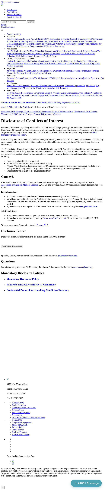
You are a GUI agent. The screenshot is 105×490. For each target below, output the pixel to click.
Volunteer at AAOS (9, 114)
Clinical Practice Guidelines (61, 61)
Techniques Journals (51, 53)
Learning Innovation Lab (44, 44)
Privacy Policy (18, 427)
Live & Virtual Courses (82, 41)
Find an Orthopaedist (21, 412)
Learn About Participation (42, 71)
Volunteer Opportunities (75, 85)
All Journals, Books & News (44, 56)
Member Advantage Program (55, 88)
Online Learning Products (25, 41)
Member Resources (55, 85)
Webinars (59, 44)
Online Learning (19, 405)
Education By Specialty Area (76, 44)
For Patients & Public (89, 95)
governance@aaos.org (67, 256)
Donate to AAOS (14, 17)
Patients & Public (14, 14)
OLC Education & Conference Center (28, 417)
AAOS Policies (84, 93)
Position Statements (91, 78)
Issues (31, 78)
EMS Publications (24, 56)
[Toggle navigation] (2, 30)
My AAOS (90, 85)
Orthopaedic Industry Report (84, 51)
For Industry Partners (90, 71)
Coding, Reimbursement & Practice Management (28, 61)
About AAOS (7, 107)
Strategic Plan (22, 112)
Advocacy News (75, 78)
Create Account (7, 27)
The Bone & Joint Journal (72, 53)
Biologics (78, 61)
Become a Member (38, 85)
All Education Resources (53, 46)
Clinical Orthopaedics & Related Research (53, 51)
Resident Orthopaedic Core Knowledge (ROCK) (28, 39)
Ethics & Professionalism (55, 93)
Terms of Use (18, 430)
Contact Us (17, 420)
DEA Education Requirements (28, 46)
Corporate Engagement (38, 95)
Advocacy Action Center (17, 78)
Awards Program (20, 95)
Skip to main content (10, 2)
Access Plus (42, 41)
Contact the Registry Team (18, 73)
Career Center (73, 63)
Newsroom (53, 95)
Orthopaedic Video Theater (59, 41)
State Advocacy (61, 78)
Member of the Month (32, 88)
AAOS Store (12, 12)
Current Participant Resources (67, 71)
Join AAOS (12, 9)
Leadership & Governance (32, 93)
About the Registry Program (19, 71)
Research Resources (57, 63)
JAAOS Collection (15, 51)
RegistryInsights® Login (40, 73)
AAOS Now (28, 51)
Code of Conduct (19, 432)
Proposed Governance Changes (47, 114)
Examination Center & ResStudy (63, 39)
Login (3, 24)
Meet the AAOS (14, 93)
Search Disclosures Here (12, 246)
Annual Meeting (14, 34)
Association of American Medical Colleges (19, 185)
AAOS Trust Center (20, 434)
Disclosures (72, 93)
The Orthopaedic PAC (44, 78)
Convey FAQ (42, 225)
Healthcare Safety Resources (36, 63)
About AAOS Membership (18, 85)
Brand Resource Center (69, 95)
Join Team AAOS (19, 425)
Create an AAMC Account (54, 218)
